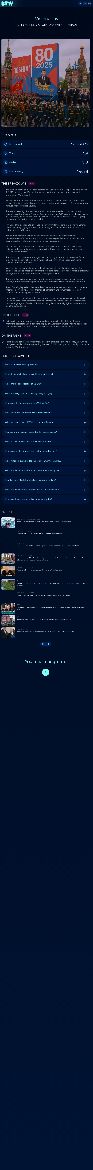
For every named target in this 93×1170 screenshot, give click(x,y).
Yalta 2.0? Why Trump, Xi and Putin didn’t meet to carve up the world (44, 522)
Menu (90, 3)
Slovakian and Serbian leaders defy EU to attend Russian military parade (45, 631)
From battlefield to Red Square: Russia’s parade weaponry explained (44, 619)
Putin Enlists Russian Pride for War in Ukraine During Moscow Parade (43, 595)
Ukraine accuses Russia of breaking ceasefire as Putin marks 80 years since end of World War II (52, 608)
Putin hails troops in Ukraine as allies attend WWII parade (39, 534)
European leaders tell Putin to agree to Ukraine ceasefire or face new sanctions (48, 546)
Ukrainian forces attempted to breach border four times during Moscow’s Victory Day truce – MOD (52, 584)
